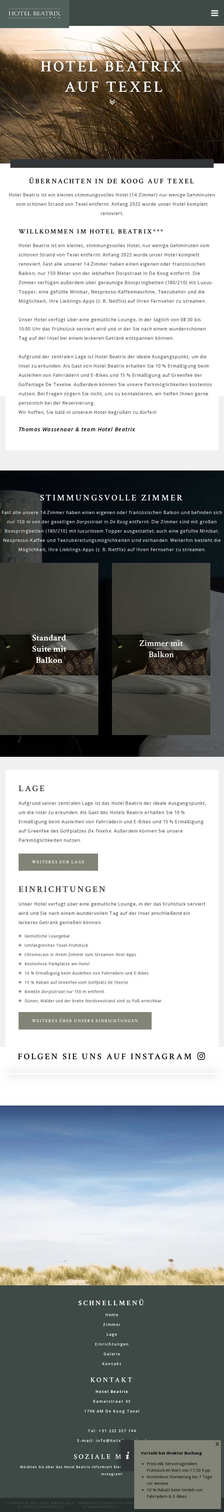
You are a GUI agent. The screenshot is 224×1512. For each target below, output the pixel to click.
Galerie (112, 1353)
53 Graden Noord (99, 1507)
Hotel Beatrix (51, 1503)
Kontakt (112, 1363)
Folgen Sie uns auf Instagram (105, 1056)
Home (112, 1314)
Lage (112, 1334)
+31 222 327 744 (117, 1430)
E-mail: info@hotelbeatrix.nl (112, 1440)
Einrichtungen (112, 1344)
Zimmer (112, 1324)
